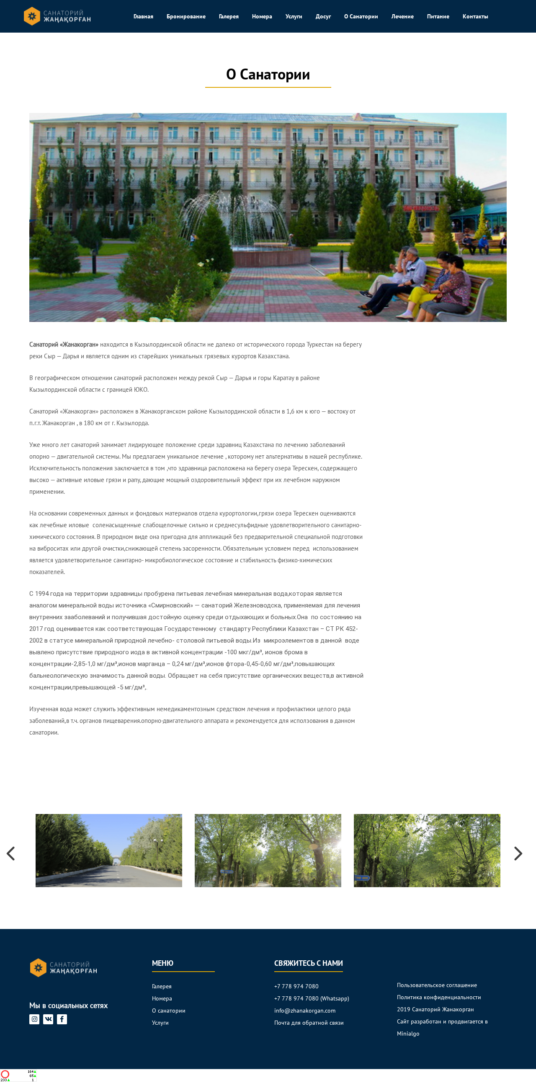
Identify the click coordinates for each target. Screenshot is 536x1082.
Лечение (403, 16)
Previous (6, 851)
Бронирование (186, 16)
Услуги (294, 16)
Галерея (229, 16)
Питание (438, 16)
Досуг (323, 16)
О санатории (169, 1010)
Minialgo (408, 1033)
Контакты (475, 16)
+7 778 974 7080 (296, 986)
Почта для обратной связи (309, 1022)
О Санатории (361, 16)
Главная (143, 16)
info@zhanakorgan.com (304, 1010)
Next (517, 851)
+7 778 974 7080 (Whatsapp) (311, 998)
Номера (262, 16)
